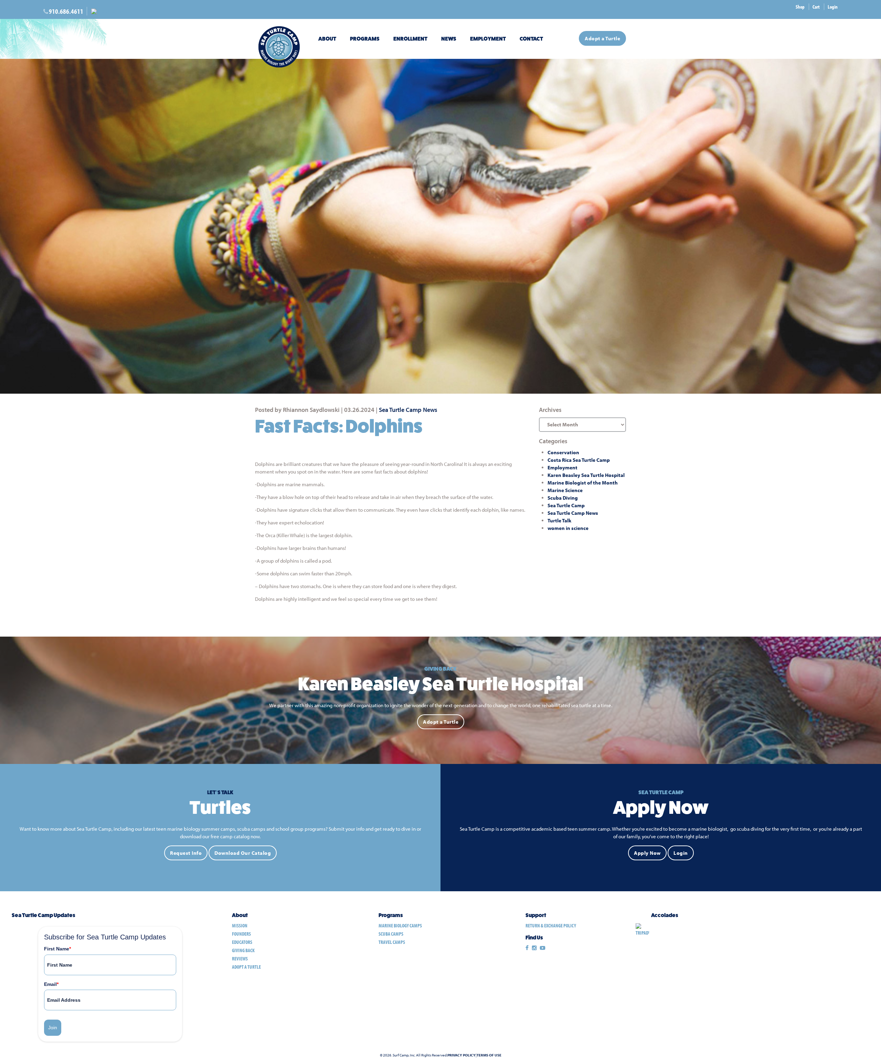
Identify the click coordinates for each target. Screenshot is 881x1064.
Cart (816, 6)
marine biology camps (400, 925)
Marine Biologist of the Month (583, 482)
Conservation (563, 452)
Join (52, 1027)
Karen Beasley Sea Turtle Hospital (586, 475)
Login (833, 6)
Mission (239, 925)
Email (51, 984)
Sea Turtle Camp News (408, 410)
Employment (488, 38)
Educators (242, 942)
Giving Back (243, 950)
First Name (57, 948)
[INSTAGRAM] (534, 948)
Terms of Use (489, 1055)
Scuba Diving (563, 497)
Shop (800, 6)
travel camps (392, 942)
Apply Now (647, 853)
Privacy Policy (461, 1055)
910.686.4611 (66, 11)
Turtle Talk (559, 520)
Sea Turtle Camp (566, 505)
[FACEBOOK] (527, 948)
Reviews (240, 958)
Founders (241, 933)
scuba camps (391, 933)
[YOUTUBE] (542, 948)
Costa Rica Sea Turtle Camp (579, 460)
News (448, 38)
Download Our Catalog (242, 853)
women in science (568, 528)
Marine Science (565, 490)
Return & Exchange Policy (551, 925)
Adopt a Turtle (602, 38)
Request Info (186, 853)
